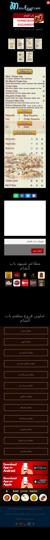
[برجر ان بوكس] (25, 283)
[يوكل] (17, 283)
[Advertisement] (25, 299)
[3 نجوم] (41, 283)
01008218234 (25, 20)
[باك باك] (25, 275)
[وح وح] (8, 283)
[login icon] (48, 3)
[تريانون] (17, 275)
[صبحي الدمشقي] (8, 275)
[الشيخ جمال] (41, 275)
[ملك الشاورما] (33, 275)
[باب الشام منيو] (38, 44)
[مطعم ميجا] (33, 283)
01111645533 (26, 24)
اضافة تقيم (37, 251)
